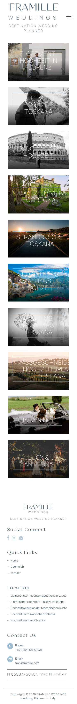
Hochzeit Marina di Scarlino (28, 620)
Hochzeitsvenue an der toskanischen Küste (38, 608)
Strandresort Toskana (40, 240)
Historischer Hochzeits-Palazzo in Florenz (37, 602)
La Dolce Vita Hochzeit (38, 152)
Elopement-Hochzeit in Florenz (39, 60)
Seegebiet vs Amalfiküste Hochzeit (38, 281)
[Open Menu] (69, 16)
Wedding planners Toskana (38, 325)
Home (14, 560)
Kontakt (15, 573)
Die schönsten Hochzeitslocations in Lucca (38, 595)
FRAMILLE (33, 17)
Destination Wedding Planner (38, 519)
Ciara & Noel (38, 419)
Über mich (17, 566)
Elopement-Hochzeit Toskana (39, 104)
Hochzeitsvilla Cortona (41, 196)
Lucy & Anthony (38, 460)
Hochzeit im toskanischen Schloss (32, 614)
